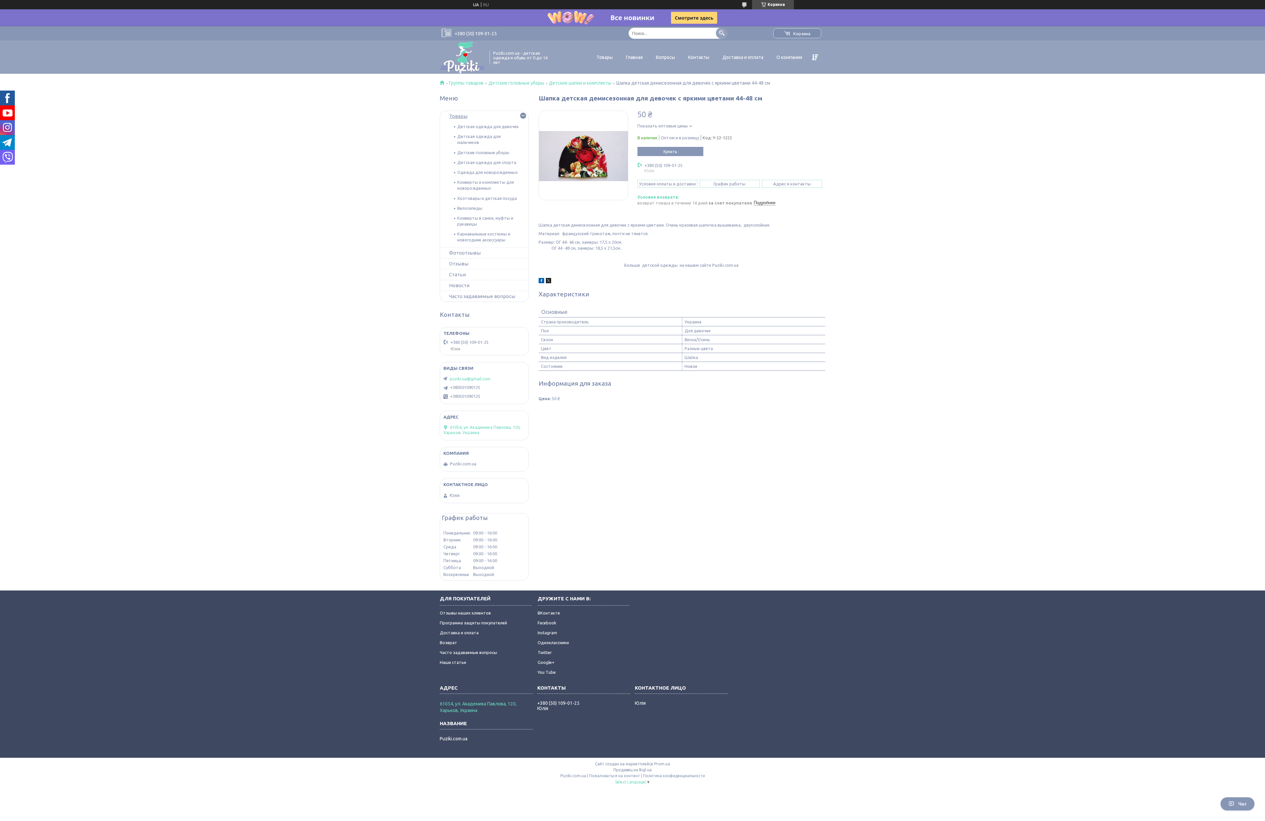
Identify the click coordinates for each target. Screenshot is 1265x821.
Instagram (547, 632)
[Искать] (721, 33)
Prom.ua (662, 764)
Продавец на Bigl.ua (632, 770)
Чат (1242, 804)
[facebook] (541, 281)
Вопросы (665, 57)
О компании (789, 57)
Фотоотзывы (465, 253)
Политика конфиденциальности (674, 776)
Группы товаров (466, 83)
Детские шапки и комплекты (580, 83)
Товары (605, 57)
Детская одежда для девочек (488, 126)
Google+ (546, 662)
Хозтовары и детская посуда (487, 198)
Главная (634, 57)
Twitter (545, 652)
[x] (548, 281)
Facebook (547, 622)
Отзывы (458, 263)
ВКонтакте (549, 613)
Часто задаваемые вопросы (482, 296)
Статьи (457, 274)
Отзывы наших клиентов (465, 613)
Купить (670, 151)
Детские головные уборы (516, 83)
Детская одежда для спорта (486, 162)
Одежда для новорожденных (487, 172)
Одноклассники (553, 642)
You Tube (547, 672)
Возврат (448, 642)
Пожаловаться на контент (614, 776)
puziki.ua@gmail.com (470, 378)
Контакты (698, 57)
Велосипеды (469, 208)
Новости (459, 285)
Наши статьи (453, 662)
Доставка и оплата (742, 57)
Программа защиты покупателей (473, 622)
